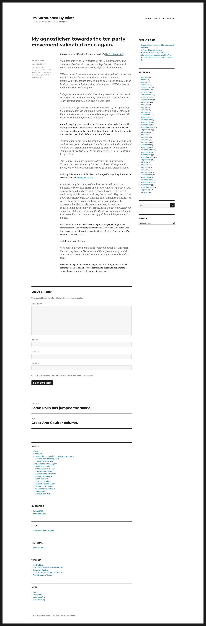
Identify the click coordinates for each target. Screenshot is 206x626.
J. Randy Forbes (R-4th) (44, 461)
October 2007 (146, 185)
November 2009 (147, 122)
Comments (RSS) (39, 514)
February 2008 (146, 175)
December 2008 (147, 150)
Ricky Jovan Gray (41, 479)
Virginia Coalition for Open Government (48, 573)
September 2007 (147, 187)
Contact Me (169, 18)
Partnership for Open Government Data (48, 568)
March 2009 (145, 142)
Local (39, 75)
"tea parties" (36, 67)
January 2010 (145, 117)
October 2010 (146, 97)
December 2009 (147, 120)
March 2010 (145, 112)
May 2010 (144, 107)
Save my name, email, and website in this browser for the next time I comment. (65, 376)
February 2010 (146, 115)
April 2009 (145, 140)
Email (35, 352)
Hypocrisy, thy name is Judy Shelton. (154, 53)
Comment (36, 304)
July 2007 (144, 192)
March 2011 (145, 85)
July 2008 (144, 162)
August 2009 (145, 130)
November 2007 (147, 182)
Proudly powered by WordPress (64, 616)
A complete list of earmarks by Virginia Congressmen (53, 456)
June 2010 (144, 105)
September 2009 (147, 127)
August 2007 (145, 190)
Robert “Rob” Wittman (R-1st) (47, 459)
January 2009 (146, 147)
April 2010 (144, 110)
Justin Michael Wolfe (43, 494)
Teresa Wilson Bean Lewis (45, 469)
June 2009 (144, 135)
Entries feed (37, 595)
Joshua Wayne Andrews (44, 471)
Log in (35, 592)
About (157, 18)
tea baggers (36, 77)
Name (34, 340)
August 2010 (145, 102)
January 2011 (145, 90)
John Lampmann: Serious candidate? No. (156, 55)
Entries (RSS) (38, 511)
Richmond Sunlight (40, 570)
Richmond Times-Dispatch (43, 531)
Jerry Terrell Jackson (43, 481)
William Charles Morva (44, 486)
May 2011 (144, 82)
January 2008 (146, 177)
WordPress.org (39, 600)
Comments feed (39, 597)
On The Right (38, 565)
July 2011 (144, 80)
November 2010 (146, 95)
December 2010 (146, 92)
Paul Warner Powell (42, 466)
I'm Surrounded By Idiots (52, 18)
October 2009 (146, 125)
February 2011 (146, 87)
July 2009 (144, 132)
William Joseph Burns (43, 476)
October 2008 (146, 155)
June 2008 (144, 165)
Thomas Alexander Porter (45, 489)
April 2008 (145, 170)
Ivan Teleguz (40, 491)
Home (148, 18)
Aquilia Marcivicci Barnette (45, 474)
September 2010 (147, 100)
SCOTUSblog (38, 548)
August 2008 (145, 160)
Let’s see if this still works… (151, 50)
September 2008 (147, 157)
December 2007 (147, 180)
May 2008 (144, 167)
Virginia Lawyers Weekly (42, 575)
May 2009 (144, 137)
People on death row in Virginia (45, 464)
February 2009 (146, 145)
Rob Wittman (47, 75)
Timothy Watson (37, 61)
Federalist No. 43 (84, 177)
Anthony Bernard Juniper (45, 484)
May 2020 (144, 77)
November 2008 (147, 152)
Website (35, 363)
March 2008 (145, 172)
